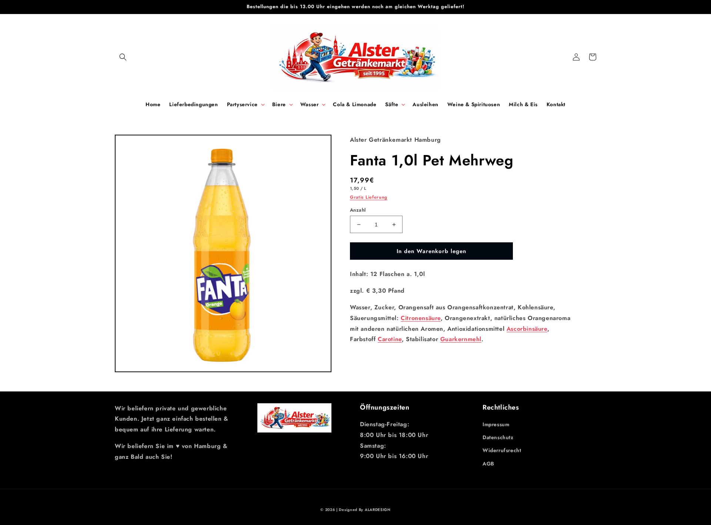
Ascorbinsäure (527, 328)
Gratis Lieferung (368, 197)
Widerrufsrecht (502, 450)
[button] (123, 57)
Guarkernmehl (460, 339)
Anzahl (357, 209)
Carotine (390, 339)
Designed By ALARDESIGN (364, 509)
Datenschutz (498, 437)
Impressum (496, 424)
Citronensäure (421, 318)
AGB (488, 463)
